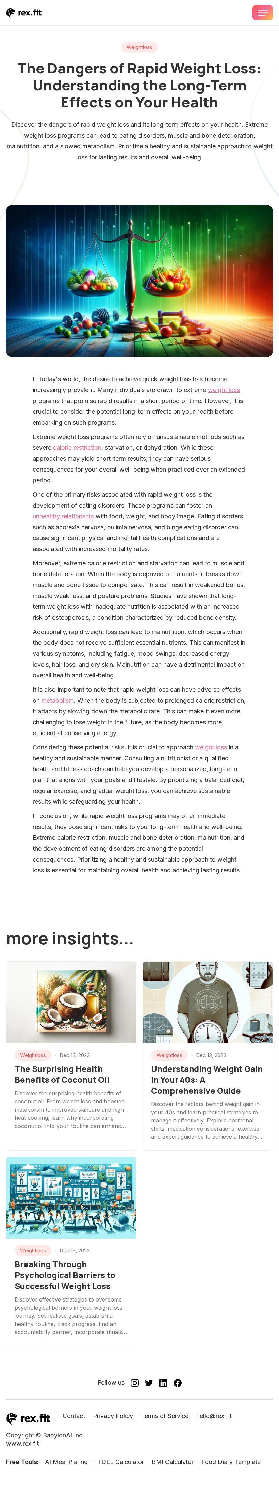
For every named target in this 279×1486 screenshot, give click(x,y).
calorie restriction (77, 447)
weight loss (224, 389)
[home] (24, 12)
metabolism (58, 700)
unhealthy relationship (63, 516)
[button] (262, 12)
